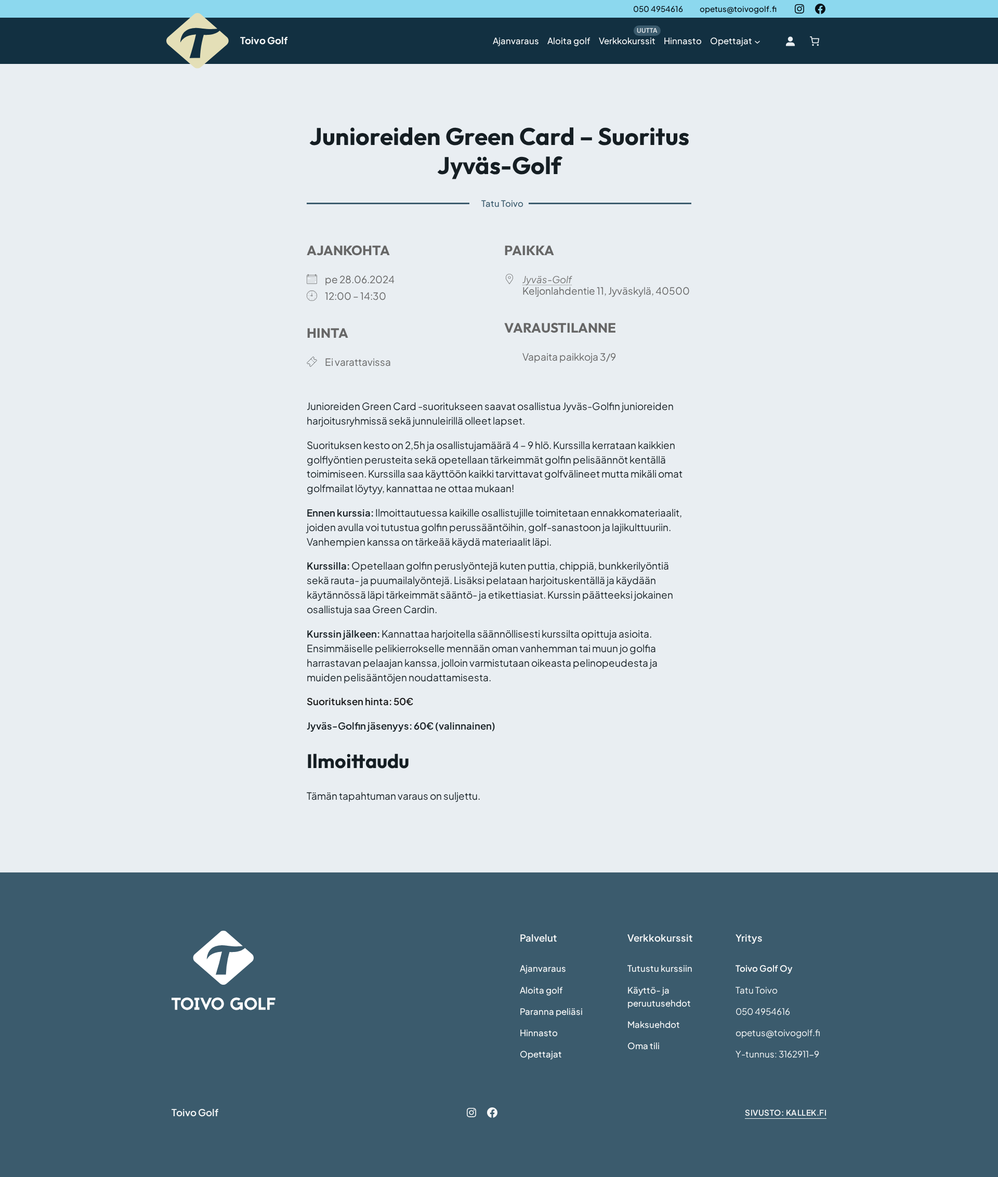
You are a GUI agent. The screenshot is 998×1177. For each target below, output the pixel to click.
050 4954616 (658, 9)
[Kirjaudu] (790, 41)
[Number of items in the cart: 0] (814, 41)
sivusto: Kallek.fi (785, 1112)
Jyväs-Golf (547, 279)
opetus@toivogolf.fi (738, 9)
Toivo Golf (264, 40)
